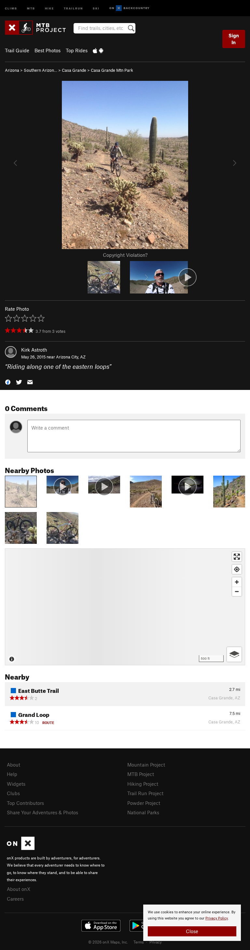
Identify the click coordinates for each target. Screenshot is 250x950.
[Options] (234, 654)
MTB (31, 8)
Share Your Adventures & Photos (42, 812)
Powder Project (143, 803)
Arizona (12, 70)
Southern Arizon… (40, 70)
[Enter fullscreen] (237, 556)
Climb (11, 8)
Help (12, 774)
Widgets (16, 784)
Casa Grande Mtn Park (112, 70)
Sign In (234, 38)
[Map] (125, 607)
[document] (192, 922)
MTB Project (140, 774)
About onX (18, 889)
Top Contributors (25, 803)
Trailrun (73, 8)
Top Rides (77, 50)
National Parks (143, 812)
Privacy (155, 942)
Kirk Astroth (34, 350)
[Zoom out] (237, 591)
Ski (96, 8)
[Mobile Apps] (98, 50)
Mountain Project (146, 765)
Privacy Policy (216, 918)
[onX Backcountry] (129, 8)
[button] (8, 381)
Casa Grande (74, 70)
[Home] (38, 27)
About (13, 765)
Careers (15, 899)
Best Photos (48, 50)
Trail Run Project (145, 793)
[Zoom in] (237, 582)
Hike (49, 8)
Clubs (13, 793)
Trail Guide (17, 50)
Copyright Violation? (125, 255)
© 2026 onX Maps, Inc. (108, 942)
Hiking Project (142, 784)
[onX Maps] (21, 848)
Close (192, 931)
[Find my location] (237, 569)
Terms (138, 942)
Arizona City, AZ (71, 356)
